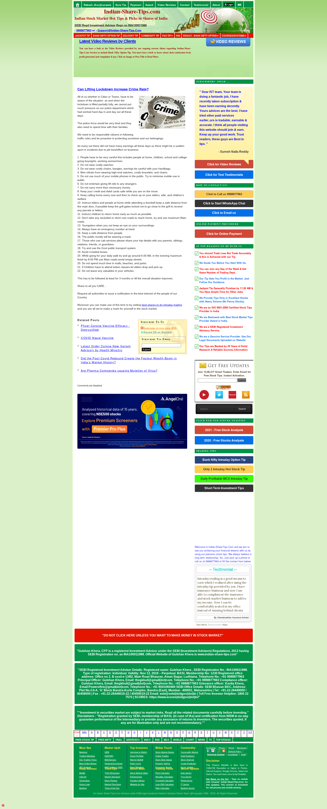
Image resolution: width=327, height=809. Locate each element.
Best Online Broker (88, 763)
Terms (231, 747)
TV (210, 739)
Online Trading (162, 755)
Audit (243, 754)
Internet (82, 776)
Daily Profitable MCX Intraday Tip (224, 478)
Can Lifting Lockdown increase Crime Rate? (113, 89)
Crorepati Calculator (164, 780)
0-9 (250, 732)
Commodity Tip (150, 35)
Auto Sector (186, 772)
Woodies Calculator (164, 776)
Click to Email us (224, 212)
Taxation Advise (137, 780)
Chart (190, 739)
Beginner (83, 752)
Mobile (82, 772)
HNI (178, 35)
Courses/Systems (233, 35)
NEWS (201, 739)
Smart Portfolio (136, 755)
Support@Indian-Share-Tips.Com (119, 30)
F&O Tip (166, 35)
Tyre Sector (186, 776)
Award (149, 5)
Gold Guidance (188, 755)
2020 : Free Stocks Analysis (224, 440)
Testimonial (201, 5)
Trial (118, 739)
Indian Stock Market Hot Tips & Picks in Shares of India (121, 18)
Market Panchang (113, 784)
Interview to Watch (138, 752)
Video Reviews (166, 5)
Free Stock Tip (85, 739)
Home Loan (84, 784)
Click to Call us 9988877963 (224, 194)
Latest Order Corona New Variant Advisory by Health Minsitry (106, 348)
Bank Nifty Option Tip (106, 35)
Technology (84, 780)
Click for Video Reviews (224, 164)
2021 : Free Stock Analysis (224, 430)
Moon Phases (111, 780)
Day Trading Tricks (88, 759)
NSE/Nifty (109, 755)
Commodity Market (189, 752)
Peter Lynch (135, 763)
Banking (83, 788)
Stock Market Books (164, 752)
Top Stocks (223, 739)
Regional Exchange (113, 763)
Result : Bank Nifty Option (200, 35)
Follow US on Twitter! (158, 332)
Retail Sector (186, 780)
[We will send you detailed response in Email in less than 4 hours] (213, 751)
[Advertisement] (224, 517)
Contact (185, 5)
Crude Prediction (188, 763)
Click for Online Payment (224, 233)
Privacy (222, 747)
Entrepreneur (136, 776)
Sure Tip (120, 5)
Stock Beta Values (163, 759)
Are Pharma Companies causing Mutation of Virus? (119, 370)
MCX (166, 739)
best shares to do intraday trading (162, 304)
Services (132, 739)
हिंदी (239, 5)
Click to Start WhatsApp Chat (224, 203)
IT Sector (185, 784)
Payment (135, 5)
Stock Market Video (139, 772)
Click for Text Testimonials (224, 174)
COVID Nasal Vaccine (97, 338)
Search (242, 409)
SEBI (107, 752)
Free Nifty (104, 739)
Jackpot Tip (82, 35)
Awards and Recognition (101, 41)
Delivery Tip (130, 35)
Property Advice (162, 763)
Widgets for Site (137, 784)
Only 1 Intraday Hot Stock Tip (224, 469)
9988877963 (83, 30)
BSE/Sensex (110, 759)
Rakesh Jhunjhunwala (97, 5)
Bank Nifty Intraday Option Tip (224, 459)
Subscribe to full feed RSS (160, 328)
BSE (157, 739)
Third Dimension (112, 772)
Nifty (84, 732)
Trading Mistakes (87, 755)
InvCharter (211, 747)
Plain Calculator (162, 788)
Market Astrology (112, 776)
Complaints (233, 754)
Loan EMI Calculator (164, 784)
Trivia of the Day (112, 788)
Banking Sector (188, 788)
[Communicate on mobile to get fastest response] (208, 751)
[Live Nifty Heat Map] (218, 751)
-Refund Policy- (235, 751)
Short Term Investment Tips (224, 488)
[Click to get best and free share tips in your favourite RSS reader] (223, 751)
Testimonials (215, 625)
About (216, 5)
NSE (146, 739)
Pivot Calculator (162, 772)
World (177, 739)
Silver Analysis (187, 759)
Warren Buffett (136, 759)
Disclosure (242, 747)
